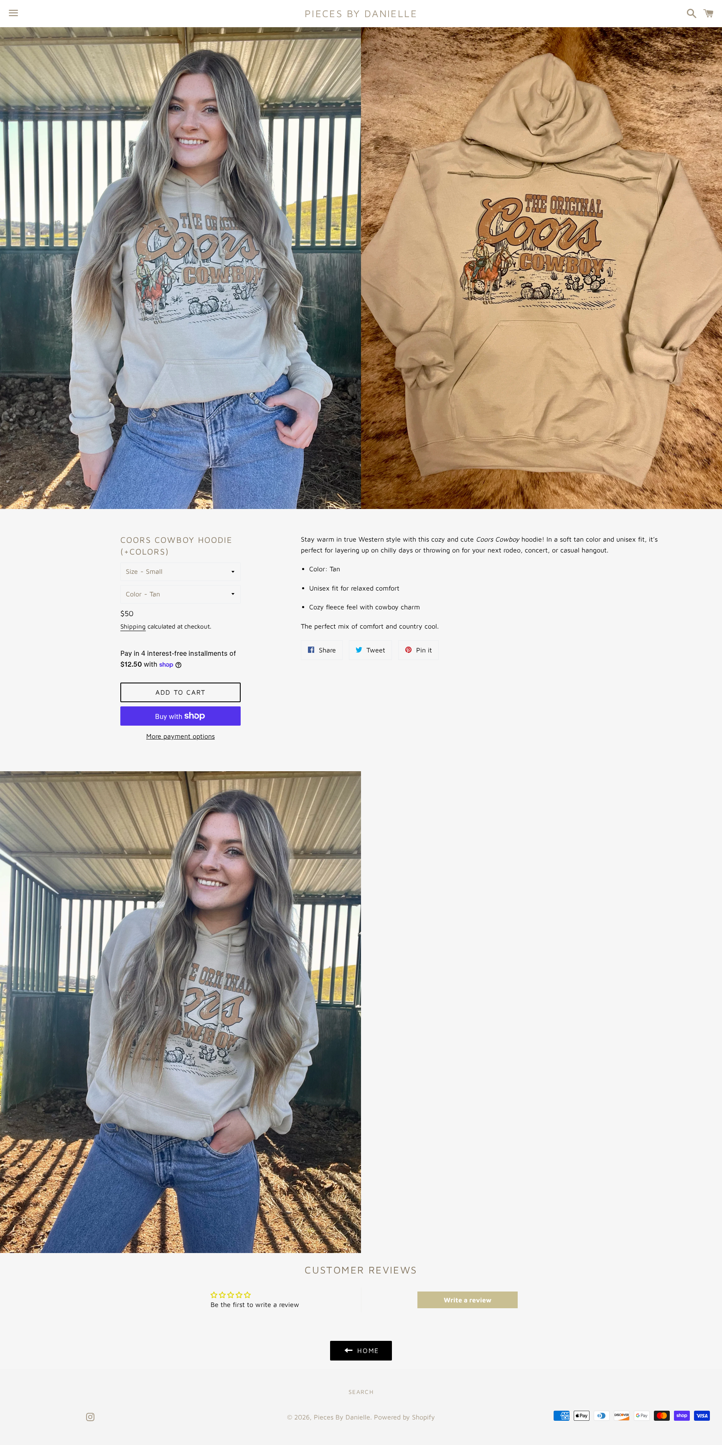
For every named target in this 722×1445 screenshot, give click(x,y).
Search (361, 1391)
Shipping (133, 626)
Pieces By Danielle (361, 13)
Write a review (467, 1300)
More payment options (180, 736)
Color (134, 594)
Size (132, 571)
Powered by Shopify (404, 1417)
